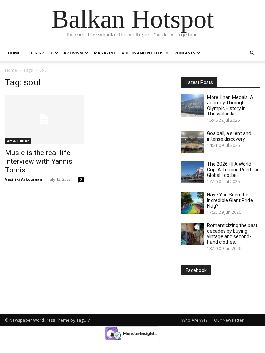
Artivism (73, 53)
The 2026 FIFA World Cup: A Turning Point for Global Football (233, 169)
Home (14, 53)
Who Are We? (194, 320)
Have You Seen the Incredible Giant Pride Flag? (230, 200)
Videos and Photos (143, 53)
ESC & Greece (39, 53)
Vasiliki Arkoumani (24, 179)
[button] (252, 53)
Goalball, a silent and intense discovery (229, 136)
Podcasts (184, 53)
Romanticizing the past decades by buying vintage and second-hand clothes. (232, 234)
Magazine (105, 53)
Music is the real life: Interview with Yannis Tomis (38, 161)
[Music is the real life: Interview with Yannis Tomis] (44, 119)
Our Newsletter (229, 320)
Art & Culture (18, 141)
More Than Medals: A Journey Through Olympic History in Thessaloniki (230, 105)
